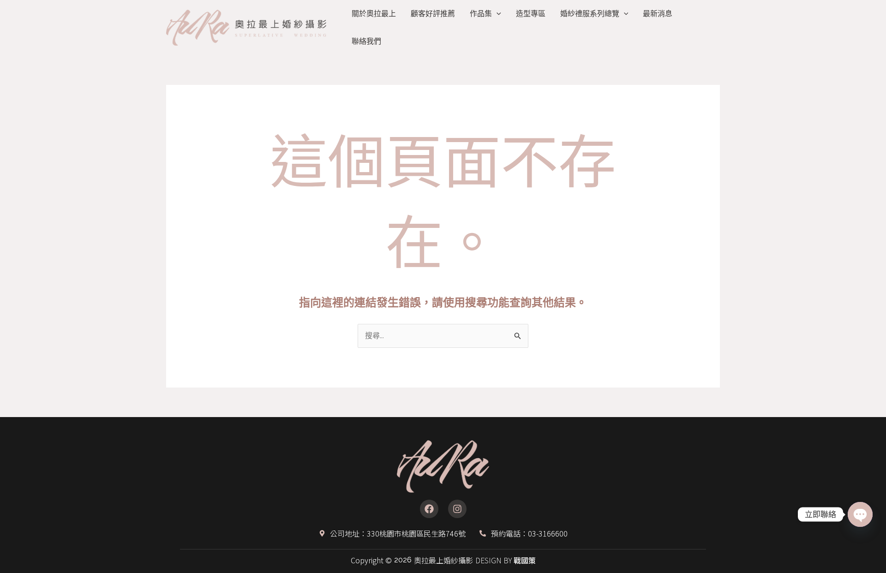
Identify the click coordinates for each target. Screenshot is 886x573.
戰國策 (525, 560)
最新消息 (657, 13)
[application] (496, 14)
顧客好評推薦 (433, 13)
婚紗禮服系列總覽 (589, 13)
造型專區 (530, 13)
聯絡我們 (366, 41)
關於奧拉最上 (374, 13)
